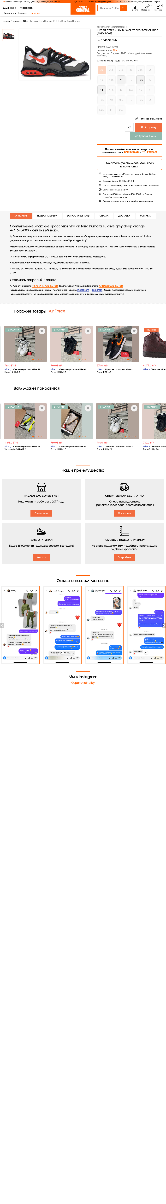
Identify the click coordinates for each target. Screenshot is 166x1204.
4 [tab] (4, 359)
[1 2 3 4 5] (35, 344)
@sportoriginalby (83, 682)
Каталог (41, 557)
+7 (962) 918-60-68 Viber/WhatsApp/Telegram (92, 1)
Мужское (9, 7)
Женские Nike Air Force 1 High (130, 369)
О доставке (124, 513)
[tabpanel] (35, 344)
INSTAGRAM (131, 152)
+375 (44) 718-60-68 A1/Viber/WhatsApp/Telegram (138, 1)
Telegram (97, 290)
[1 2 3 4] (81, 344)
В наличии (34, 13)
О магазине (41, 513)
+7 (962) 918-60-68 (111, 285)
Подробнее (124, 557)
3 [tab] (2, 359)
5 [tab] (6, 359)
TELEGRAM (149, 152)
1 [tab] (43, 359)
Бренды (22, 13)
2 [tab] (46, 359)
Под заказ (115, 329)
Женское (26, 7)
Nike (115, 50)
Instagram (83, 290)
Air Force (57, 310)
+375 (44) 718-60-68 (45, 285)
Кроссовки (10, 13)
